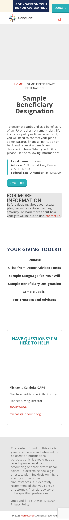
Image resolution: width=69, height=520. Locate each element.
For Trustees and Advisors (34, 299)
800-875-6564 (18, 407)
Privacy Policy (20, 504)
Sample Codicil (34, 291)
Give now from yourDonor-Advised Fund (31, 6)
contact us (53, 216)
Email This (17, 183)
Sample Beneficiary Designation (34, 284)
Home (18, 84)
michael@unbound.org (25, 414)
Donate (60, 8)
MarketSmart (28, 515)
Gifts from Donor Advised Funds (34, 268)
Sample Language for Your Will (34, 276)
